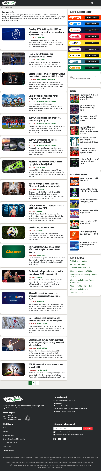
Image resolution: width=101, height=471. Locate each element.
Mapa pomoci (57, 403)
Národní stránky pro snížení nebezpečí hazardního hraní (70, 408)
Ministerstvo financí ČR (60, 406)
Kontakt (5, 431)
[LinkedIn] (64, 439)
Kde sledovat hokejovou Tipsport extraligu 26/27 (82, 281)
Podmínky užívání (8, 450)
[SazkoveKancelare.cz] (26, 399)
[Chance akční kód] (75, 67)
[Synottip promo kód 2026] (75, 36)
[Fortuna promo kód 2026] (75, 55)
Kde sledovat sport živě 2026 (81, 271)
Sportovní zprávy (76, 293)
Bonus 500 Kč (92, 30)
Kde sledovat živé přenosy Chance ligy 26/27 (83, 275)
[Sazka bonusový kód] (75, 43)
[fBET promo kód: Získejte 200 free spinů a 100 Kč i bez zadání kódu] (75, 61)
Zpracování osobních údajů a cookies (14, 439)
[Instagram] (54, 439)
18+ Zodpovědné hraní (10, 443)
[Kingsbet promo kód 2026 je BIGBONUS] (75, 49)
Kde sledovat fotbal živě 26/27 (81, 286)
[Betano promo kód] (75, 17)
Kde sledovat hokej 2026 (79, 289)
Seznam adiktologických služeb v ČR (64, 400)
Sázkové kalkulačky (77, 264)
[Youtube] (59, 439)
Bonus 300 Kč (92, 49)
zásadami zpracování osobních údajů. (73, 434)
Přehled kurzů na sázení (79, 261)
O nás (5, 428)
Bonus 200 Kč (92, 68)
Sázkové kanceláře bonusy (81, 12)
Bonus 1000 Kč (91, 24)
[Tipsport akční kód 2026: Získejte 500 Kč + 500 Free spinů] (75, 23)
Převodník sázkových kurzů (80, 268)
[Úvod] (2, 7)
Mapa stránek (7, 446)
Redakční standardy (9, 435)
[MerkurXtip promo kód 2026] (75, 30)
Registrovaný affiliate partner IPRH (64, 411)
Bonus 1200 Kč (91, 17)
